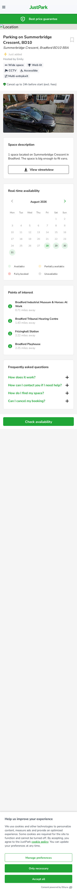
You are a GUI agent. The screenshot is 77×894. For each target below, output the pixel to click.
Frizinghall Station (27, 331)
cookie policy (40, 842)
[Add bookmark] (72, 40)
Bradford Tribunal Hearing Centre (36, 319)
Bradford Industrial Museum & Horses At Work (41, 304)
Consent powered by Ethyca (54, 887)
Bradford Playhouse (27, 344)
